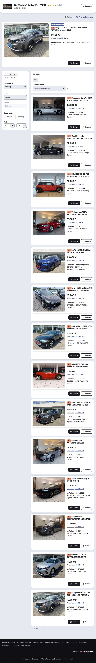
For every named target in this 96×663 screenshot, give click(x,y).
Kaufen (9, 117)
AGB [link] (13, 642)
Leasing (21, 117)
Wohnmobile (51, 659)
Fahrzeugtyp (8, 83)
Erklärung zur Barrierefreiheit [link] (76, 642)
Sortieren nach (38, 85)
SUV (41, 659)
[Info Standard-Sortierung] (68, 89)
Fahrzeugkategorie (11, 74)
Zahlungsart (8, 113)
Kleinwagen (34, 659)
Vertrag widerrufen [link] (24, 642)
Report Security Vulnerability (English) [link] (16, 645)
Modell (6, 102)
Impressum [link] (6, 642)
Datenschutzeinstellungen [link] (54, 642)
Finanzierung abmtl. (59, 38)
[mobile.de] (88, 651)
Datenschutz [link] (38, 642)
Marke (6, 94)
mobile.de (70, 659)
